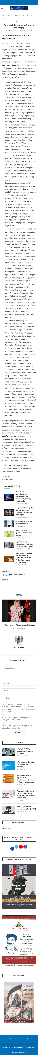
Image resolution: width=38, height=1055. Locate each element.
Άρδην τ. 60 (6, 580)
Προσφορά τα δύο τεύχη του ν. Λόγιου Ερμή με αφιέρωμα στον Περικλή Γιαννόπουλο (26, 794)
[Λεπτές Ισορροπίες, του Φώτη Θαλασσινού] (9, 523)
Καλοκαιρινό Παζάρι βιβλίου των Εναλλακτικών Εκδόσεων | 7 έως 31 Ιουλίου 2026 (26, 779)
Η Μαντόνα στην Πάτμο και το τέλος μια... (19, 625)
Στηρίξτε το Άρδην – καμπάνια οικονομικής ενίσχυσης (25, 751)
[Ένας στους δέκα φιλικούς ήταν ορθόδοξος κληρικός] (9, 534)
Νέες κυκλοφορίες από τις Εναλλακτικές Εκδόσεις (25, 764)
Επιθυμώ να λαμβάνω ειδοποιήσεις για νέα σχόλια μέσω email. (17, 719)
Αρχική (4, 15)
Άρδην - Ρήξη (12, 30)
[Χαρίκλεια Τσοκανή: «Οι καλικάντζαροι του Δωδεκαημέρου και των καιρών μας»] (9, 512)
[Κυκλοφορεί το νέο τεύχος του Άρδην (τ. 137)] (8, 810)
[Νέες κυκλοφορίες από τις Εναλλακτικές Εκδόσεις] (8, 765)
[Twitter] (16, 1039)
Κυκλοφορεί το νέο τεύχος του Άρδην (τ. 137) (26, 808)
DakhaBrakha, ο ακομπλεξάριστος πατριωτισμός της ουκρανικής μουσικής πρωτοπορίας (23, 496)
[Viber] (26, 1039)
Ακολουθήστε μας (9, 828)
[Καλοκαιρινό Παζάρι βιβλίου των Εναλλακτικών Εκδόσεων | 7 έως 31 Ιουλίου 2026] (8, 778)
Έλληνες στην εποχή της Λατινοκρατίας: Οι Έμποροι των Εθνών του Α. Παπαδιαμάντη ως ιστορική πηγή (24, 557)
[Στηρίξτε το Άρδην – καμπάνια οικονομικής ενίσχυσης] (8, 752)
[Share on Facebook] (17, 587)
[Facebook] (16, 2)
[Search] (36, 8)
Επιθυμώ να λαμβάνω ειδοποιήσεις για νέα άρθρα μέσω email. (17, 727)
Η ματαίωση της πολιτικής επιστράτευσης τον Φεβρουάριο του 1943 (25, 544)
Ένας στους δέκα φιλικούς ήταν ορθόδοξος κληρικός (24, 533)
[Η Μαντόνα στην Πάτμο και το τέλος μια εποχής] (19, 611)
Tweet (5, 574)
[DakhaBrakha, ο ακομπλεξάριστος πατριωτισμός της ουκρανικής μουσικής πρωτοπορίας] (9, 497)
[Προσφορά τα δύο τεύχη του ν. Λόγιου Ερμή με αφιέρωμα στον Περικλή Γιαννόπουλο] (8, 794)
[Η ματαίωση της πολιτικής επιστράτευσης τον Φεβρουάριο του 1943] (9, 545)
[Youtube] (21, 1039)
